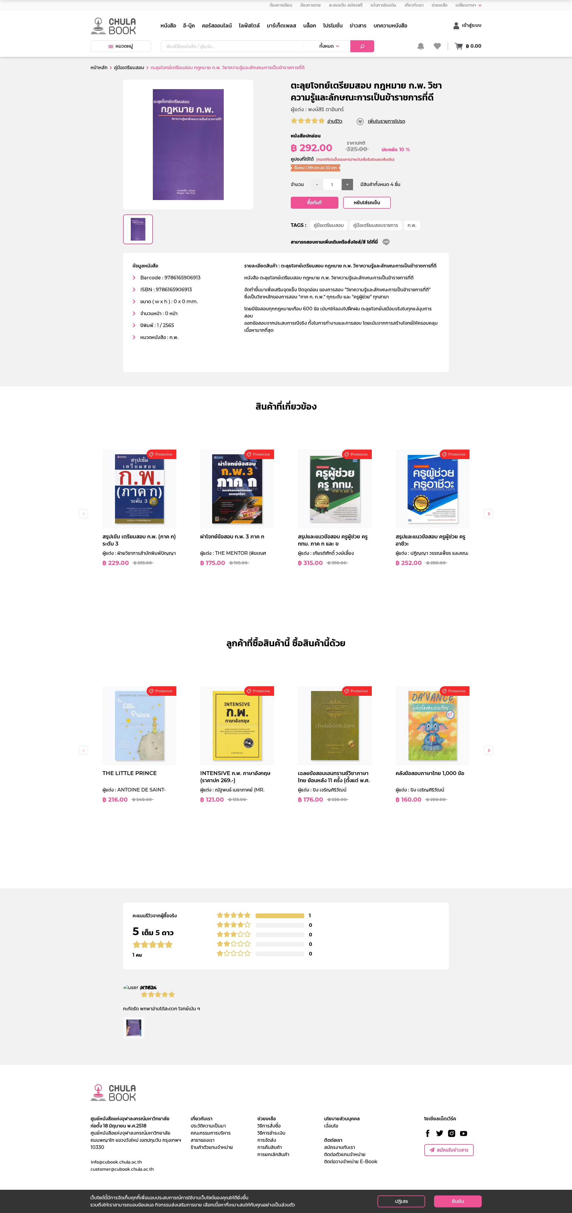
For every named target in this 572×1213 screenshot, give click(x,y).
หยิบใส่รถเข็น (367, 202)
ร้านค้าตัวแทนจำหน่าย (212, 1147)
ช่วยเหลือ (266, 1118)
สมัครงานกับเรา (339, 1147)
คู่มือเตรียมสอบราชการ (375, 225)
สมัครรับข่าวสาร (452, 1150)
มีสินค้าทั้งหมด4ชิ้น (380, 184)
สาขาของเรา (202, 1140)
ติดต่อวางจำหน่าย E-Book (350, 1161)
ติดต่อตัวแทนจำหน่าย (345, 1154)
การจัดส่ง (266, 1140)
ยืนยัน (458, 1201)
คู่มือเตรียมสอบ (329, 225)
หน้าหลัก (99, 67)
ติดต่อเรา (333, 1140)
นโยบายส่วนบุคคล (342, 1118)
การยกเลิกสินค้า (273, 1154)
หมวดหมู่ (124, 46)
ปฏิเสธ (401, 1201)
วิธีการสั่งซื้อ (269, 1126)
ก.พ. (412, 225)
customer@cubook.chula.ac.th (122, 1168)
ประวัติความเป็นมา (208, 1126)
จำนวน (297, 184)
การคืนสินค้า (269, 1147)
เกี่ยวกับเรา (201, 1118)
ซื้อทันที (314, 202)
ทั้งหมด (326, 46)
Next (488, 513)
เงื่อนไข (331, 1126)
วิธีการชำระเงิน (271, 1133)
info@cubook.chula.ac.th (116, 1161)
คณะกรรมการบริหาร (211, 1133)
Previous (83, 513)
